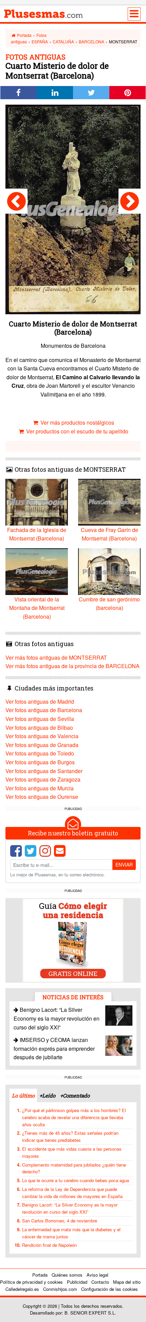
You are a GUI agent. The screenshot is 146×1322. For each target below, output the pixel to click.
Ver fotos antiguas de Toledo (39, 753)
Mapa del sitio (127, 1282)
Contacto (100, 1282)
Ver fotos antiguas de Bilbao (39, 727)
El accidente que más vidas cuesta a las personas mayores (72, 1152)
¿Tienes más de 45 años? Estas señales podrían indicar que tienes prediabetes (70, 1136)
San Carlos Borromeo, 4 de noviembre (59, 1220)
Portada (24, 35)
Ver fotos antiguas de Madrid (39, 701)
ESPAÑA (40, 41)
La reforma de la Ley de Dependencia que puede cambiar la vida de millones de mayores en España (72, 1192)
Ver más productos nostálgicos (76, 422)
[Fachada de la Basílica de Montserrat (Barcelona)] (129, 201)
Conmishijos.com (60, 1289)
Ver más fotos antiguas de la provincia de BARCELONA (72, 666)
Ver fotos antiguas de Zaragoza (42, 779)
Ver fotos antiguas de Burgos (40, 762)
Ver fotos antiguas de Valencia (41, 736)
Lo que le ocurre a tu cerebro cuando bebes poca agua (75, 1180)
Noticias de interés (73, 997)
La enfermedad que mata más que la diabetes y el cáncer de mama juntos (71, 1233)
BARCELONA (91, 41)
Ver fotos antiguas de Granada (41, 745)
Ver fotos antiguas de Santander (44, 771)
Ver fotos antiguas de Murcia (39, 788)
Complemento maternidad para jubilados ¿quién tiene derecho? (74, 1168)
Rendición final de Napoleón (49, 1245)
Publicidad (77, 1282)
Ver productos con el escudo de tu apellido (76, 431)
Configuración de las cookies (109, 1289)
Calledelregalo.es (22, 1289)
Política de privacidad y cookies (31, 1282)
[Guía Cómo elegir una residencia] (73, 939)
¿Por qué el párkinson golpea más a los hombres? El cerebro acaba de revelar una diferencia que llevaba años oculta (74, 1117)
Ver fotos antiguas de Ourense (41, 797)
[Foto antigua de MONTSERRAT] (16, 201)
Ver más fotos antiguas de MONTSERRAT (56, 657)
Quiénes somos (67, 1275)
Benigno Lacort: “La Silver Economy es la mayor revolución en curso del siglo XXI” (56, 1018)
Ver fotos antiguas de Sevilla (39, 719)
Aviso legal (97, 1275)
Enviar (124, 864)
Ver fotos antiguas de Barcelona (43, 710)
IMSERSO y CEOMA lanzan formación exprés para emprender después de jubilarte (54, 1048)
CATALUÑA (63, 41)
